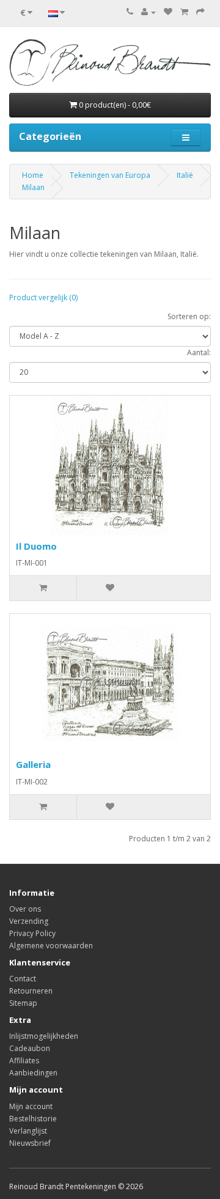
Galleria (33, 764)
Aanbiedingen (33, 1073)
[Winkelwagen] (184, 12)
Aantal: (199, 352)
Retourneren (31, 991)
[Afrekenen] (200, 12)
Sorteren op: (189, 316)
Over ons (25, 909)
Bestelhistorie (33, 1118)
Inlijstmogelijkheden (43, 1036)
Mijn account (31, 1106)
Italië (185, 175)
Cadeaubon (29, 1048)
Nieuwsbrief (30, 1143)
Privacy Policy (32, 933)
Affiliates (24, 1060)
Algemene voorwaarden (51, 945)
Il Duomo (36, 546)
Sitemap (23, 1003)
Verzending (28, 921)
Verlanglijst (28, 1131)
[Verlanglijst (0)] (168, 12)
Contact (22, 978)
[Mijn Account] (148, 12)
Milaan (33, 187)
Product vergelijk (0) (43, 297)
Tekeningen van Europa (110, 175)
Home (32, 175)
